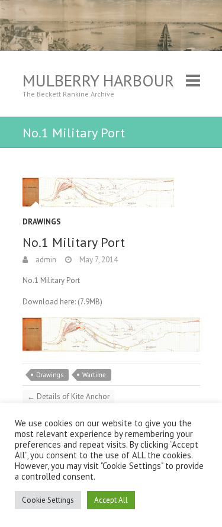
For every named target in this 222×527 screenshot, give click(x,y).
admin (45, 260)
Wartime (94, 375)
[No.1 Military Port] (111, 192)
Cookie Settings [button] (48, 500)
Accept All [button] (111, 500)
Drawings (41, 222)
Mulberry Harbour (98, 80)
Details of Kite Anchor (68, 396)
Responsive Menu (193, 80)
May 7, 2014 (98, 260)
